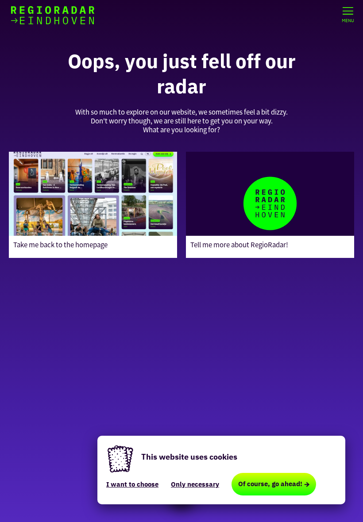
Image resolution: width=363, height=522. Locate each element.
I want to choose (132, 484)
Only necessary (195, 484)
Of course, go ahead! (270, 484)
